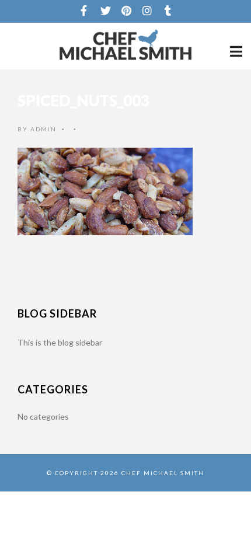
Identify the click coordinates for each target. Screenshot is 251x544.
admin (43, 128)
